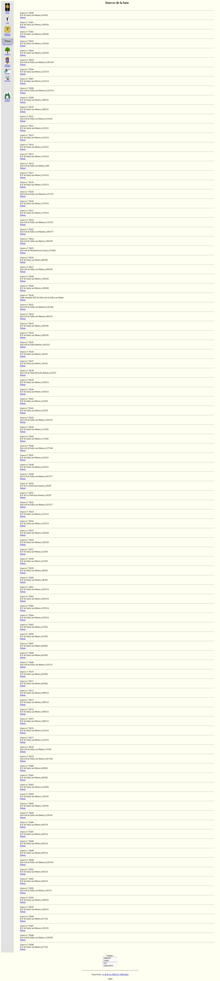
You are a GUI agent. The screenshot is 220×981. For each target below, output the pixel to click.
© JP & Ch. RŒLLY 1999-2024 (115, 974)
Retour (23, 17)
